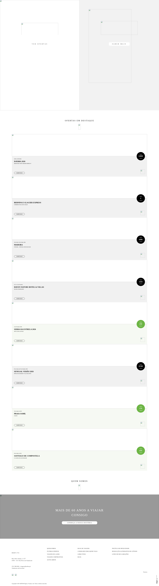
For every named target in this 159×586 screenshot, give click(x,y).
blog (79, 557)
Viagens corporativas (55, 557)
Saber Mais (119, 44)
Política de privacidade (120, 548)
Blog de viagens (83, 548)
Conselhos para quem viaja (87, 551)
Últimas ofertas (53, 551)
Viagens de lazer (53, 554)
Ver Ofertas (40, 44)
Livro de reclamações (120, 554)
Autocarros (51, 560)
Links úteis (82, 554)
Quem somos (51, 548)
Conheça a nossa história (79, 522)
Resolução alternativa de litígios (124, 551)
